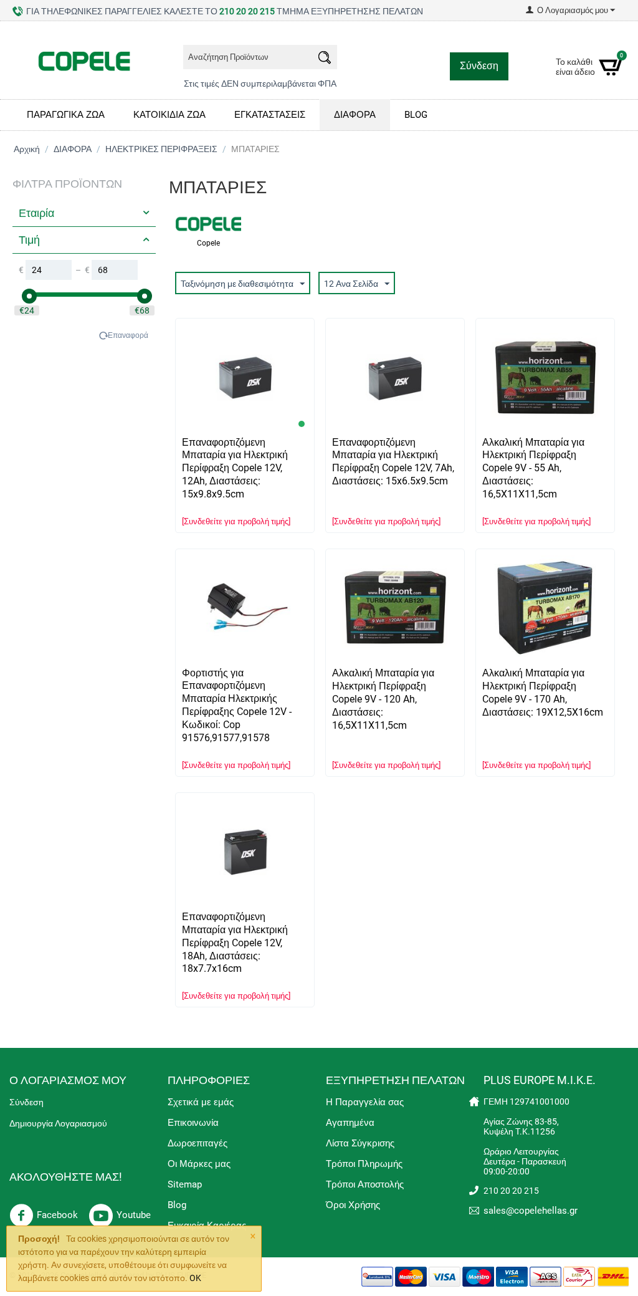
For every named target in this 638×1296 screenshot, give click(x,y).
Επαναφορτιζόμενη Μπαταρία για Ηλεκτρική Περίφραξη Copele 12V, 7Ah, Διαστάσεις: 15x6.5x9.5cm (393, 461)
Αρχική (27, 149)
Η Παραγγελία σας (365, 1102)
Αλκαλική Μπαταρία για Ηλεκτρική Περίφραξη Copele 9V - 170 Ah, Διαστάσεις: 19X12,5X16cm (542, 692)
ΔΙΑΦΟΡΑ (355, 114)
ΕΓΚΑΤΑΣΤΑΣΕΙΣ (269, 114)
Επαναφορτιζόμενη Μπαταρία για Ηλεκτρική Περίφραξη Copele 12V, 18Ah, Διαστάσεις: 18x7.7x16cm (235, 943)
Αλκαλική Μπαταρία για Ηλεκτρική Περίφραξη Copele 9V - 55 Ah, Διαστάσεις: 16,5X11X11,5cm (533, 468)
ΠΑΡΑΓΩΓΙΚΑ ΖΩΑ (66, 114)
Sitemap (185, 1184)
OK (195, 1278)
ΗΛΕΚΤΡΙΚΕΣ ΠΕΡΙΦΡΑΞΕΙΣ (161, 149)
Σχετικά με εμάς (201, 1102)
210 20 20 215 (247, 11)
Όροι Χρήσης (353, 1205)
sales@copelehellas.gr (530, 1210)
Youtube (134, 1215)
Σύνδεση (479, 66)
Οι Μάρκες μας (199, 1163)
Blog (177, 1205)
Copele (208, 243)
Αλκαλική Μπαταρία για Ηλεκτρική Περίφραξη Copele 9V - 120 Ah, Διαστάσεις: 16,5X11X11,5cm (383, 699)
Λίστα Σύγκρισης (360, 1143)
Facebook (57, 1215)
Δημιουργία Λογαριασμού (58, 1123)
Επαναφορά (128, 335)
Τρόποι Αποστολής (365, 1184)
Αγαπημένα (350, 1122)
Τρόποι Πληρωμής (364, 1163)
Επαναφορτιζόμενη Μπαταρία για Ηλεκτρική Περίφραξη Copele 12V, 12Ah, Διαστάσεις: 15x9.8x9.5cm (235, 468)
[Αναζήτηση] (324, 59)
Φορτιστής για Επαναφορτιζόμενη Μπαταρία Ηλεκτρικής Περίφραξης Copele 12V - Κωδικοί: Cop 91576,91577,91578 (237, 705)
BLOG (415, 114)
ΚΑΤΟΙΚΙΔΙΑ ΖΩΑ (169, 114)
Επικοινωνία (193, 1122)
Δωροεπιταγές (197, 1143)
